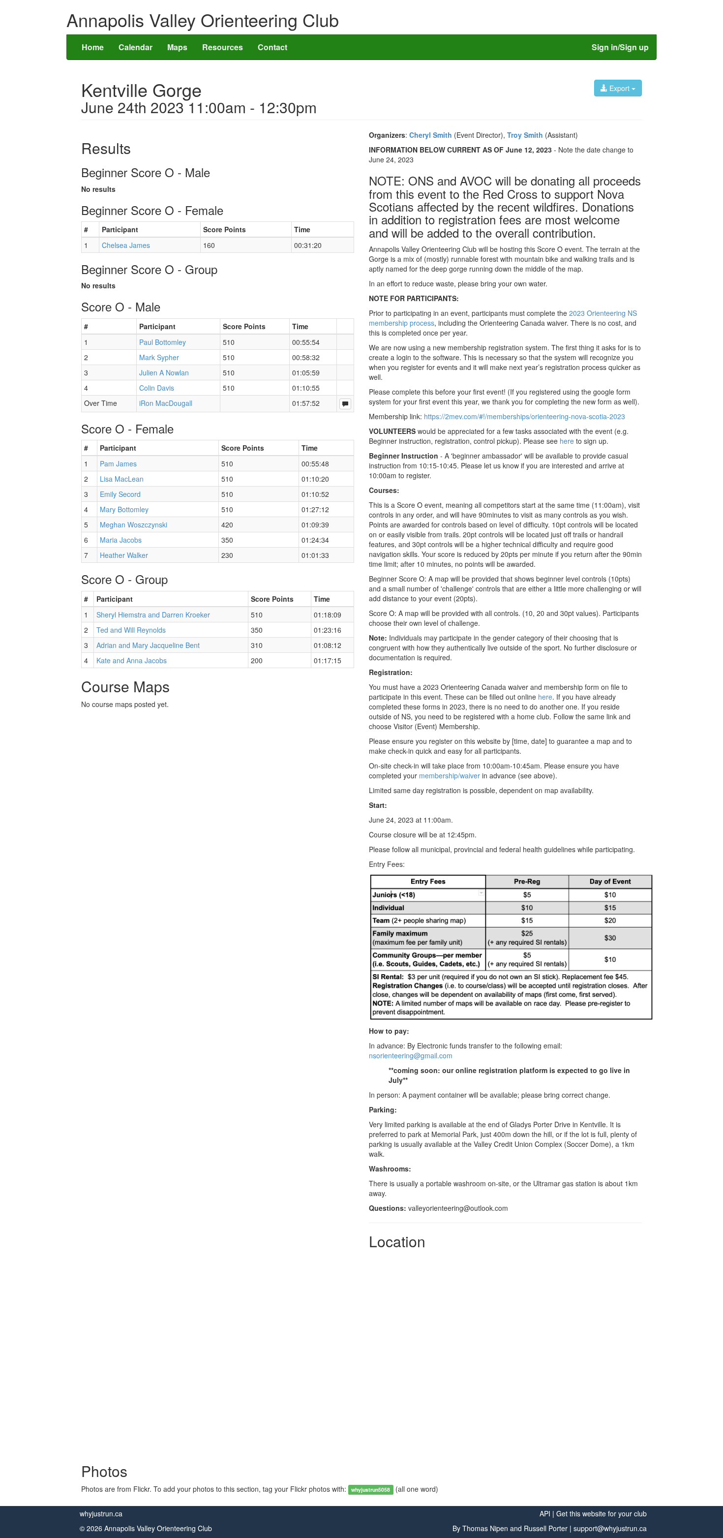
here (567, 441)
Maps (177, 47)
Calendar (135, 47)
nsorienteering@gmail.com (410, 1055)
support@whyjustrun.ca (610, 1528)
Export (619, 88)
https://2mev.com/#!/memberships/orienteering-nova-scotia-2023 (524, 416)
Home (93, 47)
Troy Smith (525, 135)
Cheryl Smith (430, 135)
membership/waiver (449, 775)
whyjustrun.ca (101, 1513)
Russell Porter (546, 1528)
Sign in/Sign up (620, 47)
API (545, 1513)
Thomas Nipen (485, 1528)
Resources (222, 47)
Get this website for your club (601, 1513)
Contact (272, 47)
